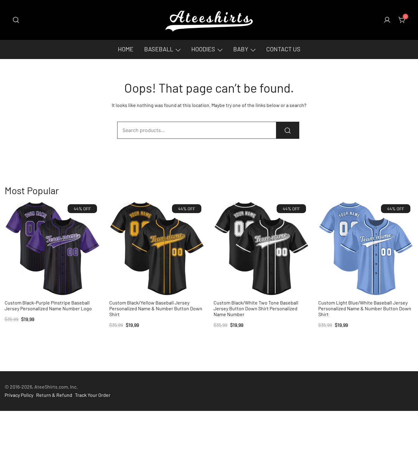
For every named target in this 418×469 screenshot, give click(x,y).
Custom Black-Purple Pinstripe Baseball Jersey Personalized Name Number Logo (48, 305)
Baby (240, 49)
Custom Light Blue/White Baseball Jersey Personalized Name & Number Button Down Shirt (364, 308)
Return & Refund (54, 395)
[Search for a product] (16, 20)
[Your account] (387, 20)
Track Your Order (92, 395)
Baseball (158, 49)
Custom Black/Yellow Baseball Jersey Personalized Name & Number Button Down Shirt (155, 308)
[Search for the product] (287, 130)
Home (125, 49)
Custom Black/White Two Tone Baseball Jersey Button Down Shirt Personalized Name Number (256, 308)
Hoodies (203, 49)
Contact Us (283, 49)
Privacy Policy (19, 395)
